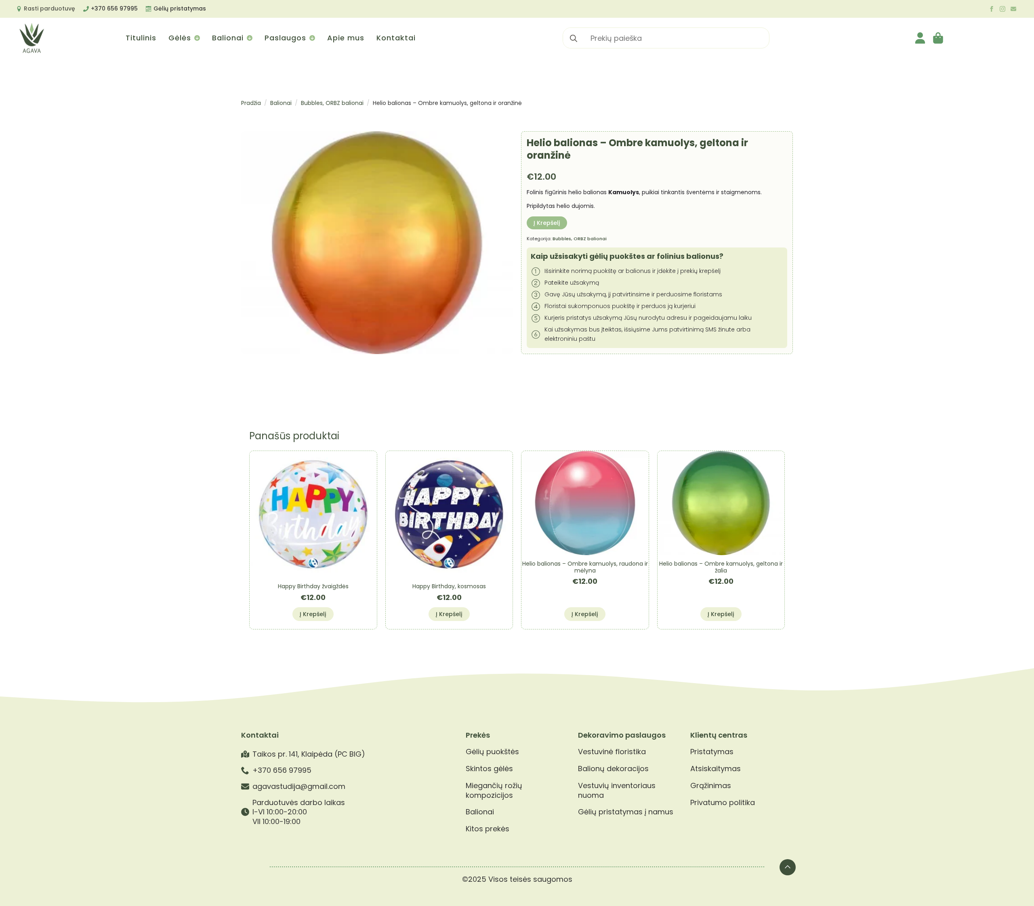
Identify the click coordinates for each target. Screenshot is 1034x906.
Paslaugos (285, 38)
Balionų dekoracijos (613, 769)
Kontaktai (396, 38)
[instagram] (1002, 8)
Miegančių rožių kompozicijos (494, 790)
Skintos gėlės (489, 769)
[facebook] (991, 8)
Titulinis (141, 38)
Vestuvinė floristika (612, 752)
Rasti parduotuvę (49, 8)
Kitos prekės (487, 829)
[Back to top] (788, 867)
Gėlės (179, 38)
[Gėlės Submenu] (196, 38)
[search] (573, 38)
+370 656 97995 (114, 8)
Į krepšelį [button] (313, 614)
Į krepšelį (547, 223)
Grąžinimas (710, 786)
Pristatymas (711, 752)
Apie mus (345, 38)
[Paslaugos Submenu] (311, 38)
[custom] (1013, 8)
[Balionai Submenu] (249, 38)
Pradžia (251, 103)
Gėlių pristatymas (179, 8)
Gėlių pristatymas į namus (625, 812)
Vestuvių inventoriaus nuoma (617, 790)
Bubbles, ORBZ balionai (332, 103)
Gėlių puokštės (492, 752)
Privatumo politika (722, 802)
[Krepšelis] (939, 38)
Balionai (228, 38)
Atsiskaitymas (715, 769)
